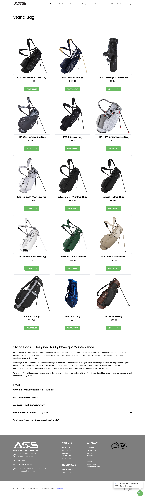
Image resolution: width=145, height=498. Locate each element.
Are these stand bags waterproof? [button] (29, 405)
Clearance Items (93, 467)
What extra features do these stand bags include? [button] (36, 420)
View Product (32, 89)
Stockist (97, 4)
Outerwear (91, 453)
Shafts (89, 461)
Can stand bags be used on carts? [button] (28, 397)
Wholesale (74, 4)
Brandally (60, 488)
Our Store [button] (62, 4)
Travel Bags (91, 450)
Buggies (90, 456)
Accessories (91, 464)
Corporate (86, 4)
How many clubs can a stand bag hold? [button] (31, 412)
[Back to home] (20, 4)
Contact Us (121, 4)
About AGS (66, 456)
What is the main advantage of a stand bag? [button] (33, 390)
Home (52, 4)
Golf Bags (90, 447)
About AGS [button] (109, 4)
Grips (89, 458)
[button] (131, 4)
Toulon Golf (66, 472)
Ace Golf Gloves (68, 469)
